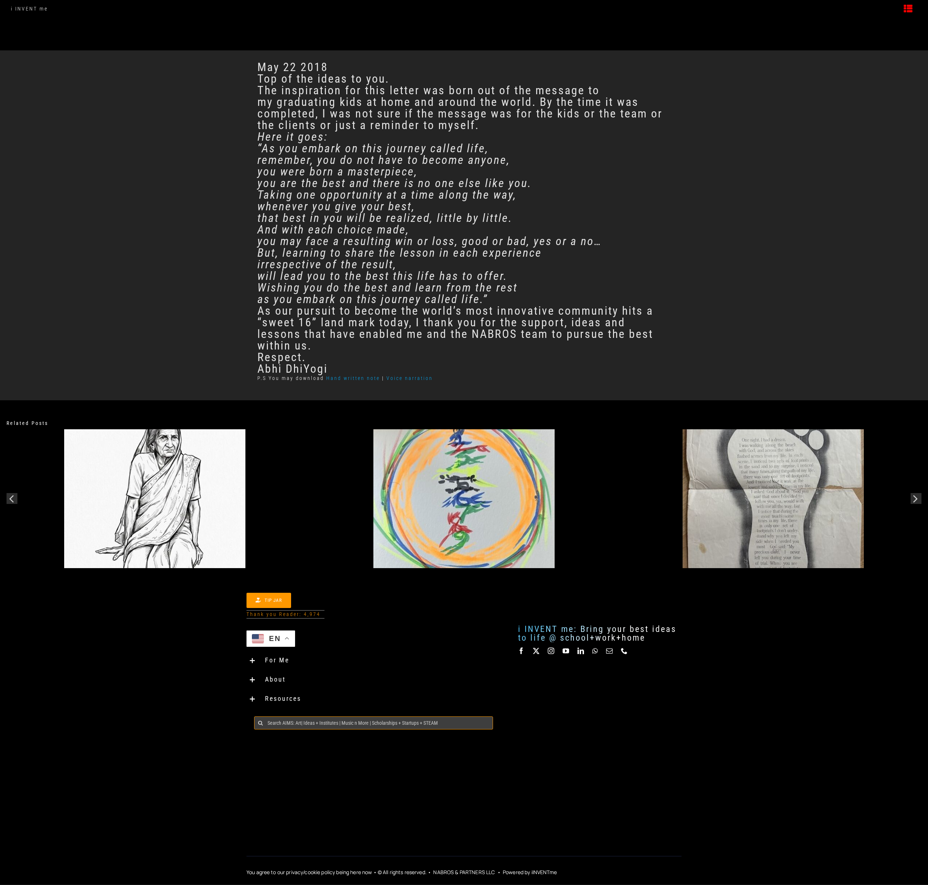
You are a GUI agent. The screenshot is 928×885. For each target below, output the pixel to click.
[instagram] (551, 651)
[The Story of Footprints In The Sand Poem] (773, 432)
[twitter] (536, 651)
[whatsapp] (595, 651)
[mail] (610, 651)
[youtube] (566, 651)
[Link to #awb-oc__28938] (908, 8)
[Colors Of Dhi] (464, 432)
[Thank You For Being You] (154, 432)
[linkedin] (581, 651)
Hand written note (353, 378)
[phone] (625, 651)
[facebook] (522, 651)
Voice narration (409, 378)
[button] (373, 660)
